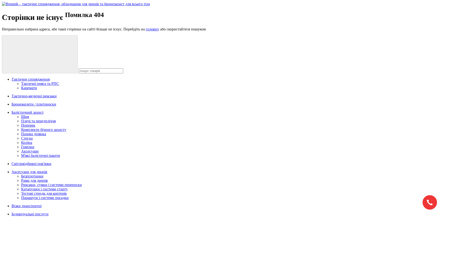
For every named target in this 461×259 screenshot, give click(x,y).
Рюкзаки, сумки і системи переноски (51, 185)
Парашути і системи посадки (45, 198)
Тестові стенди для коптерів (44, 193)
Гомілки (27, 147)
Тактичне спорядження (31, 79)
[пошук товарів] (40, 54)
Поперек (28, 125)
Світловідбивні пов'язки (31, 164)
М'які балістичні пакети (40, 155)
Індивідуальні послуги (30, 214)
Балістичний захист (28, 112)
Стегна (27, 138)
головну (152, 29)
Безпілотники (32, 176)
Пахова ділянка (33, 134)
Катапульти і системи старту (44, 189)
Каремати (29, 88)
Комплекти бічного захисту (43, 130)
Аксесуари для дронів (29, 172)
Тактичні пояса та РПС (40, 84)
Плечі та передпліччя (38, 121)
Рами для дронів (34, 180)
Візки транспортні (27, 206)
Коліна (26, 143)
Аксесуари (30, 151)
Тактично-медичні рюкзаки (34, 96)
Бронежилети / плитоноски (34, 104)
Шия (25, 117)
